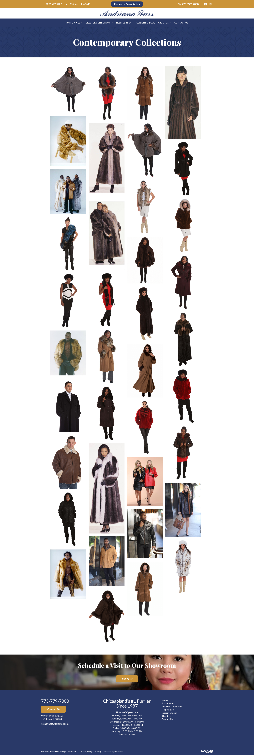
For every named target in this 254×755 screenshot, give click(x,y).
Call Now (127, 679)
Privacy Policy (86, 751)
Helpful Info (123, 22)
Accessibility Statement (113, 751)
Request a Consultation (127, 4)
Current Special (145, 22)
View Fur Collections (98, 22)
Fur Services (73, 22)
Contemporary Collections (127, 42)
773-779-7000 (190, 4)
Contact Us (181, 22)
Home (165, 700)
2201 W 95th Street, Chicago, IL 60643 (68, 4)
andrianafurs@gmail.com (55, 723)
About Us (163, 22)
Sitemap (98, 751)
